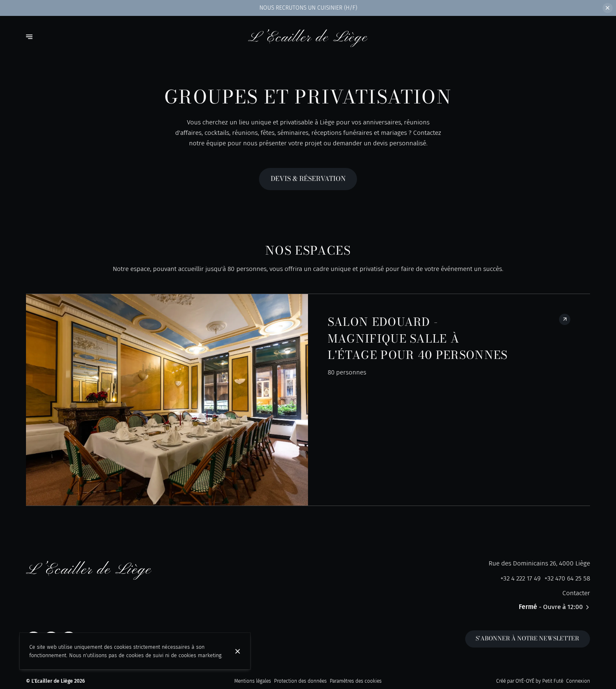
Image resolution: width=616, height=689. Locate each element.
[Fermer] (237, 651)
